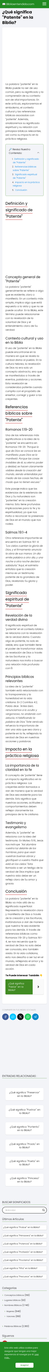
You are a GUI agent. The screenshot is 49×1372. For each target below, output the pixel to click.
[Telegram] (35, 1017)
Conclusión (21, 190)
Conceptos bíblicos (14, 1295)
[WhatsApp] (28, 1017)
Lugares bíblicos (12, 1300)
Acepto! (24, 1365)
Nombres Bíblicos (13, 1305)
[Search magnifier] (43, 1210)
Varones (11, 1316)
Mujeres (10, 1311)
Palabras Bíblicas (12, 1326)
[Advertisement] (24, 51)
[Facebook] (5, 1017)
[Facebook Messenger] (13, 1017)
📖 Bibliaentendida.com (18, 4)
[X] (20, 1017)
